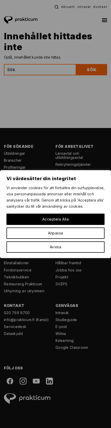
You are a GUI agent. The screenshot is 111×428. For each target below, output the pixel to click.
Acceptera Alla (55, 219)
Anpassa (55, 233)
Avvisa (55, 247)
